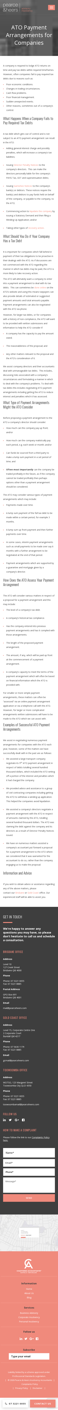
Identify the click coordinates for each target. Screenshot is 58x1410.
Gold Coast (33, 892)
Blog (29, 1297)
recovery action (36, 227)
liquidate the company (41, 211)
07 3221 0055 (17, 980)
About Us (29, 1293)
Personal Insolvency (29, 1321)
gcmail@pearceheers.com (16, 1060)
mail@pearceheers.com (15, 1008)
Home (29, 1288)
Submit (45, 1356)
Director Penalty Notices (26, 164)
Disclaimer (37, 1388)
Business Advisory (29, 1312)
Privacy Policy (21, 1388)
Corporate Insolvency (29, 1317)
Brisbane (19, 892)
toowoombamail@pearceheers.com (21, 1104)
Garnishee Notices (23, 185)
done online (40, 287)
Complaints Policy (29, 1384)
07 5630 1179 (17, 1046)
